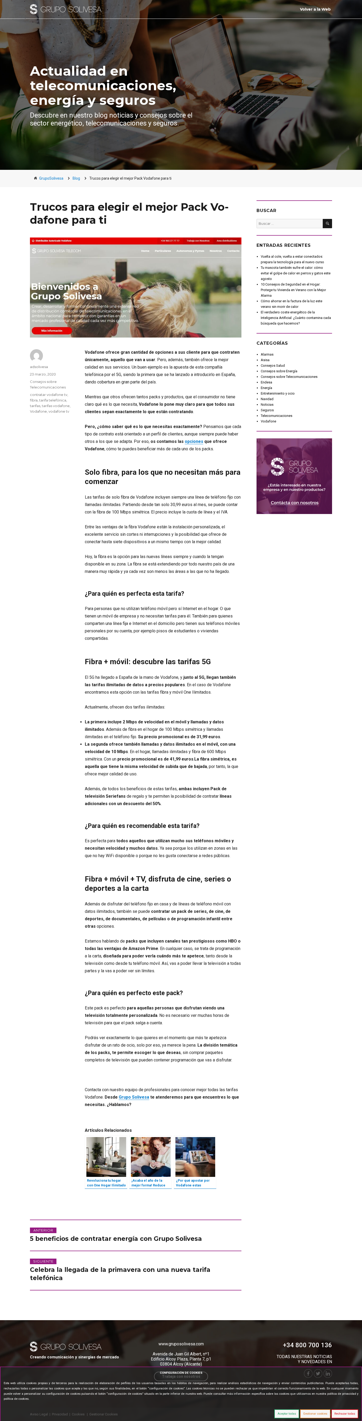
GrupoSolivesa (51, 178)
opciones (194, 441)
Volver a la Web (315, 9)
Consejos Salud (273, 366)
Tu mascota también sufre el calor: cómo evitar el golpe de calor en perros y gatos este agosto (295, 273)
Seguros (267, 410)
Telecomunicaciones (276, 416)
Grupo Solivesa (134, 1097)
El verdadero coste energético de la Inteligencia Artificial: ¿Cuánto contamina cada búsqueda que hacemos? (296, 317)
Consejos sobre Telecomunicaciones (289, 377)
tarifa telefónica (52, 400)
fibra (34, 400)
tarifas (35, 406)
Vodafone (38, 411)
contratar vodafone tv (48, 394)
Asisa (265, 360)
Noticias (267, 405)
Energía (266, 388)
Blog (76, 178)
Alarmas (267, 354)
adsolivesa (39, 367)
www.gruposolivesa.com (181, 1343)
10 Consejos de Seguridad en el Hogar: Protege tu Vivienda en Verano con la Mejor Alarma (293, 289)
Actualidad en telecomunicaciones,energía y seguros (103, 85)
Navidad (267, 399)
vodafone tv (58, 411)
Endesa (266, 382)
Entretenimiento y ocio (278, 393)
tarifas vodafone (56, 406)
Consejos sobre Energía (279, 371)
